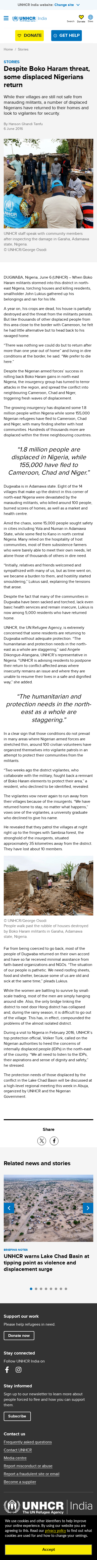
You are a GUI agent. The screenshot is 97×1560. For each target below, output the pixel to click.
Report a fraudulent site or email (31, 1474)
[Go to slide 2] (37, 1290)
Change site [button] (64, 4)
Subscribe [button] (17, 1416)
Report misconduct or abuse (28, 1466)
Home (8, 49)
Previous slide (9, 1208)
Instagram (18, 1369)
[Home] (29, 19)
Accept (48, 1550)
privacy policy (55, 1531)
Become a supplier (20, 1482)
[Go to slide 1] (32, 1290)
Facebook (7, 1369)
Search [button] (71, 21)
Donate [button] (81, 21)
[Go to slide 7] (62, 1290)
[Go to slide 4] (47, 1290)
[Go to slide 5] (52, 1290)
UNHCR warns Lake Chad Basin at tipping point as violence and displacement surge (46, 1262)
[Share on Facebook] (54, 1141)
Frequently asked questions (28, 1442)
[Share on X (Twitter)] (41, 1141)
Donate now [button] (19, 1335)
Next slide (88, 1208)
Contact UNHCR (18, 1450)
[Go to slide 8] (67, 1290)
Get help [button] (69, 35)
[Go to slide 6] (57, 1290)
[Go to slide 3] (42, 1290)
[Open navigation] (6, 18)
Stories (23, 49)
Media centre (15, 1458)
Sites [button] (90, 21)
